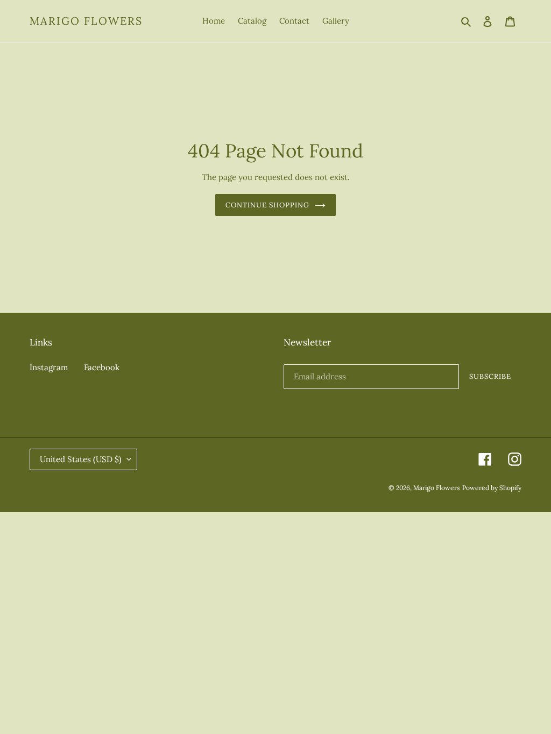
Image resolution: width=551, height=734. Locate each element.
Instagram (49, 367)
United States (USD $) (81, 459)
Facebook (101, 367)
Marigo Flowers (86, 21)
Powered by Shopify (491, 488)
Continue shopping (267, 205)
